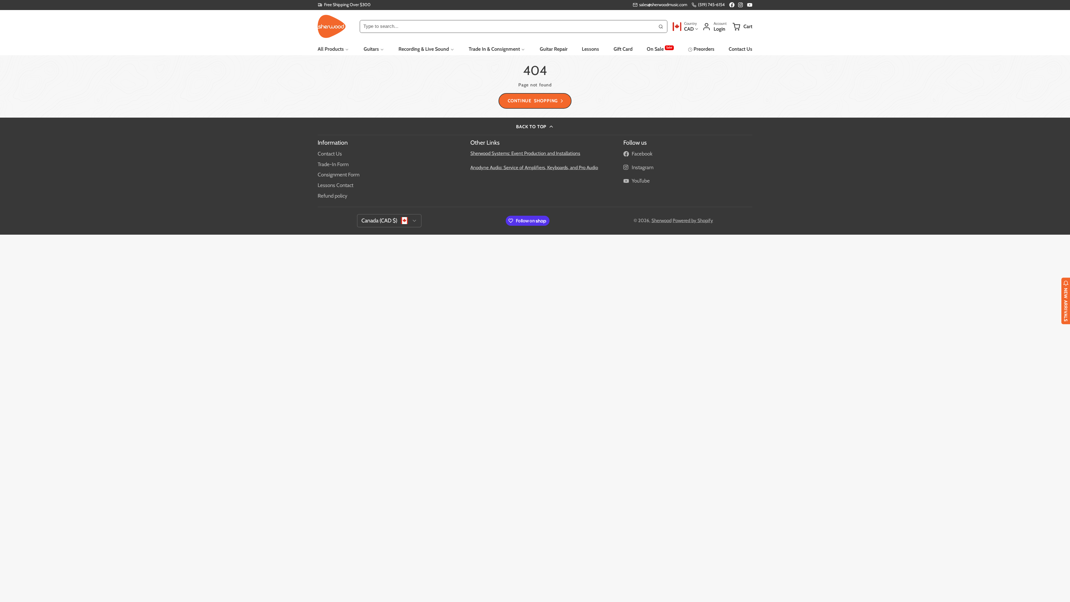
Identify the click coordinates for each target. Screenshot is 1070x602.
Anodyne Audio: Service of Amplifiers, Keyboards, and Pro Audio (534, 167)
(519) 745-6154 (711, 4)
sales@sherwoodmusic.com (663, 4)
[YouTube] (749, 5)
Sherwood (661, 220)
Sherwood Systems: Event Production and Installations (525, 153)
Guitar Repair (554, 49)
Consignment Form (338, 174)
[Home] (332, 26)
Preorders (704, 49)
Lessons (590, 49)
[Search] (661, 26)
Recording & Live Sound (423, 49)
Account (714, 26)
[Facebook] (732, 5)
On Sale (659, 49)
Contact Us (740, 49)
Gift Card (623, 49)
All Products (331, 49)
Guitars (371, 49)
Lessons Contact (335, 185)
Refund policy (332, 196)
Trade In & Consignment (494, 49)
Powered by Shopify (693, 220)
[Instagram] (740, 5)
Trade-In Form (333, 164)
